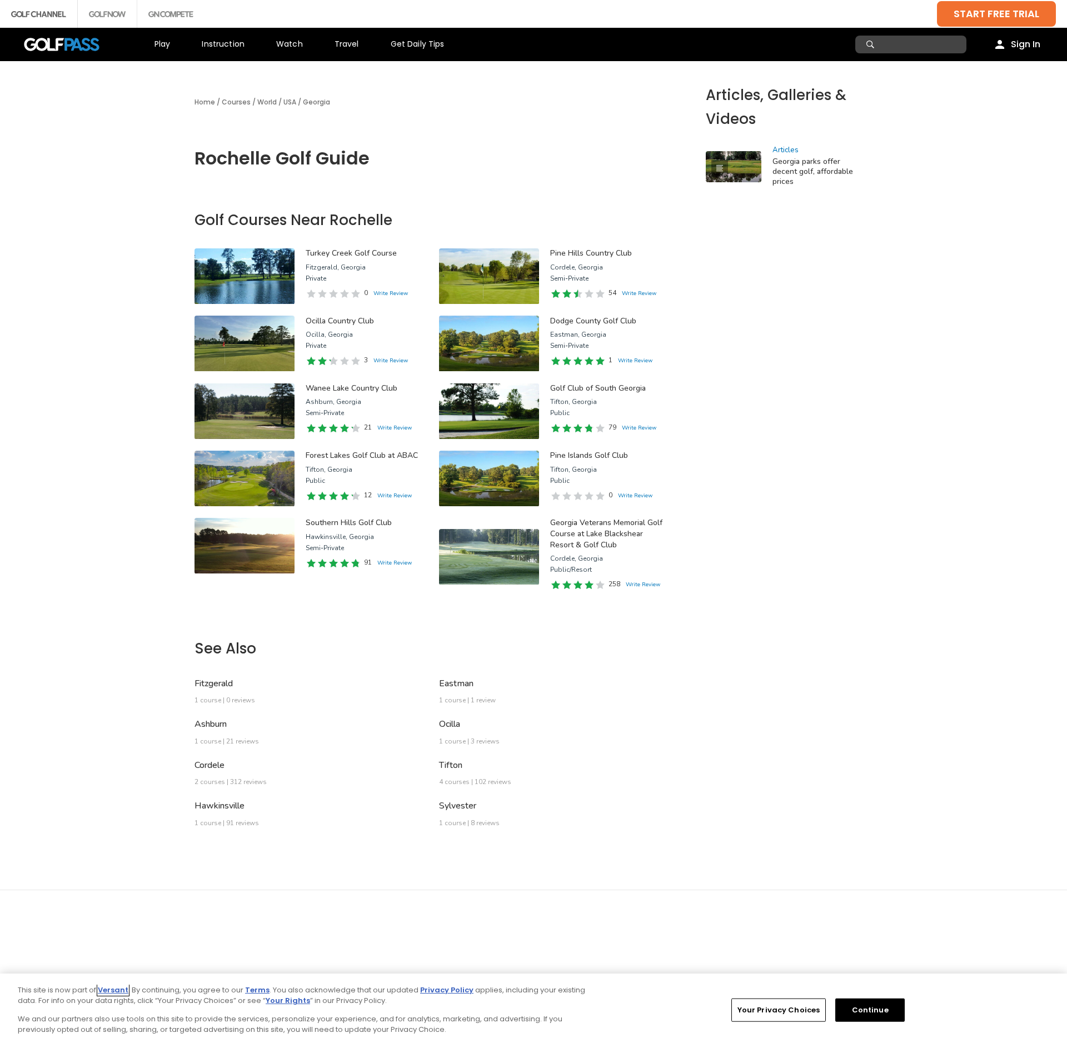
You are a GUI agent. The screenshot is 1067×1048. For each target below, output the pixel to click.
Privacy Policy (446, 990)
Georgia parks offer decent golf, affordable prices (812, 171)
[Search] (871, 44)
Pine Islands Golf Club (589, 455)
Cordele (210, 765)
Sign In (1025, 44)
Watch (289, 43)
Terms (257, 990)
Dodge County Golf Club (593, 321)
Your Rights (288, 1000)
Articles (785, 150)
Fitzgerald (214, 683)
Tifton (450, 765)
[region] (533, 1011)
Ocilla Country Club (340, 321)
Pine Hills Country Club (591, 253)
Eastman (456, 683)
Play (162, 43)
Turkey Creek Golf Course (351, 253)
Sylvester (457, 806)
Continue (870, 1010)
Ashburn (211, 724)
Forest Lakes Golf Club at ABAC (362, 455)
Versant (113, 990)
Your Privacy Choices (778, 1010)
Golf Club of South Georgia (598, 388)
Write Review (390, 293)
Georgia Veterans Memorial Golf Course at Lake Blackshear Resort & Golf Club (606, 533)
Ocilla (449, 724)
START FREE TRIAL (996, 14)
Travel (347, 43)
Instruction (223, 43)
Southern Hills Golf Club (349, 522)
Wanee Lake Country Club (351, 388)
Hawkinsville (220, 806)
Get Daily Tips (418, 43)
